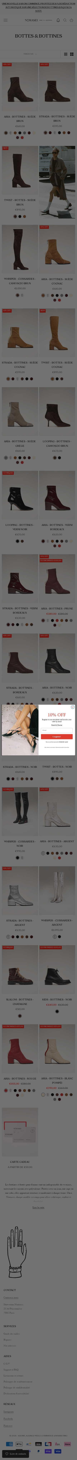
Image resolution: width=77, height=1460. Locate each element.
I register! (57, 737)
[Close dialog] (72, 707)
